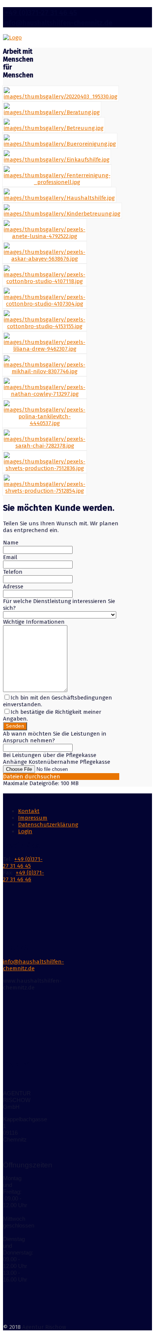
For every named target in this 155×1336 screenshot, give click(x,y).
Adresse (13, 586)
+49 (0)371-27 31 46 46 (23, 876)
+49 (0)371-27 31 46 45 (40, 13)
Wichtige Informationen (34, 621)
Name (10, 542)
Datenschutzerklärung (48, 824)
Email (10, 557)
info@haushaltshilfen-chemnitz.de (57, 23)
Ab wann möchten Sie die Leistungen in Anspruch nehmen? (54, 737)
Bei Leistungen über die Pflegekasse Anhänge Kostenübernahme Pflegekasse (56, 758)
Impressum (32, 817)
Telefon (13, 571)
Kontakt (29, 811)
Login (25, 831)
